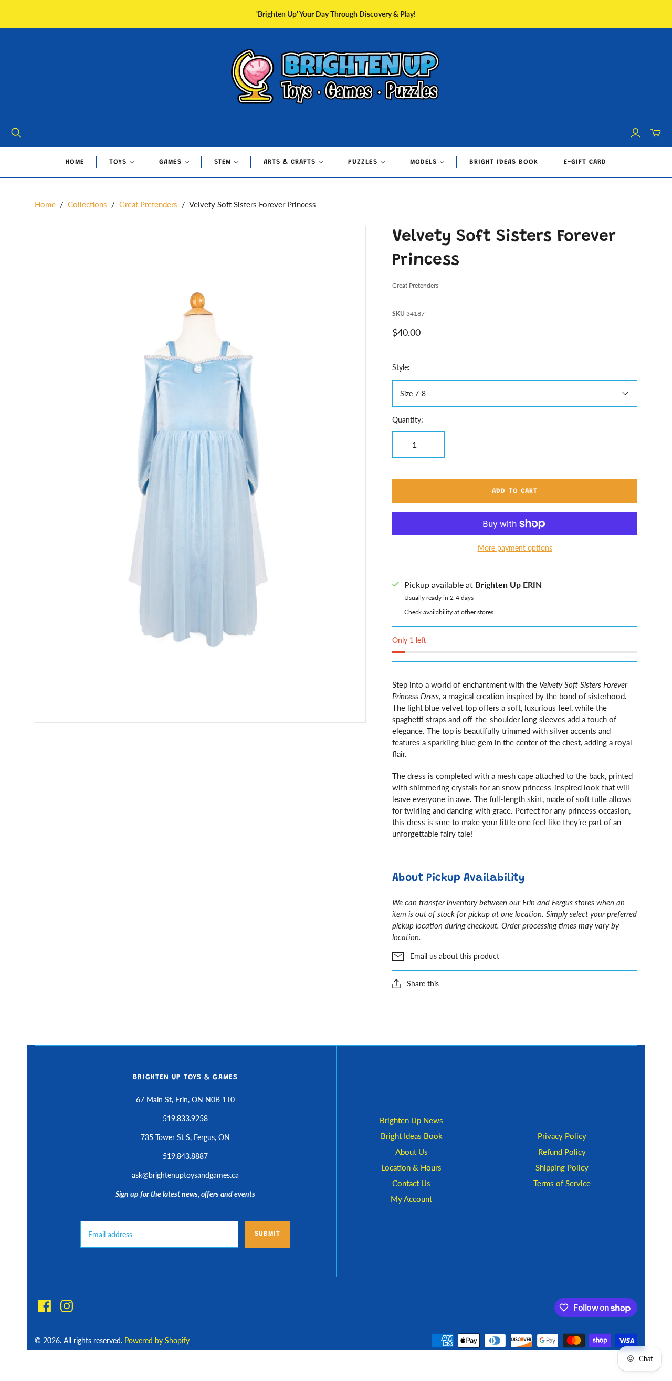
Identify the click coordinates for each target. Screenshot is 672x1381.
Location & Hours (411, 1167)
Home (75, 162)
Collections (87, 204)
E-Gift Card (585, 162)
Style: (401, 367)
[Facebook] (44, 1306)
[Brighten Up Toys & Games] (336, 77)
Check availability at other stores (449, 612)
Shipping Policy (562, 1167)
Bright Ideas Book (504, 162)
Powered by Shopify (157, 1340)
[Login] (635, 133)
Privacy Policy (562, 1136)
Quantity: (407, 419)
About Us (411, 1151)
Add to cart (514, 491)
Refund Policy (562, 1151)
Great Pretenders (148, 204)
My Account (411, 1199)
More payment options (515, 547)
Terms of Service (562, 1183)
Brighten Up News (411, 1120)
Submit (267, 1233)
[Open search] (16, 133)
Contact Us (411, 1183)
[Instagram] (66, 1306)
